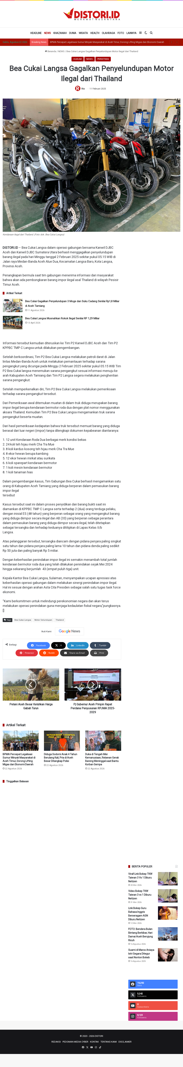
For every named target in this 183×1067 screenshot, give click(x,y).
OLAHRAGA (108, 33)
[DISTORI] (91, 14)
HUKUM (77, 59)
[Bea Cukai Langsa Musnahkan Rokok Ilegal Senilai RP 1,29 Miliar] (13, 322)
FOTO (121, 33)
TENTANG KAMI (109, 1041)
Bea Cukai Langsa (22, 620)
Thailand (60, 620)
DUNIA (72, 33)
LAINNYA (132, 33)
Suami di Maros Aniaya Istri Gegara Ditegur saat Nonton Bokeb (141, 953)
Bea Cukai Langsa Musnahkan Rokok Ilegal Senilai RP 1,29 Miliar (62, 318)
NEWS (47, 33)
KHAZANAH (60, 33)
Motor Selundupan (43, 620)
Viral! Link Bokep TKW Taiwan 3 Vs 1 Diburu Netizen (140, 877)
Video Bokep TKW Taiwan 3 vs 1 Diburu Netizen (139, 895)
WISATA (83, 33)
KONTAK (94, 1041)
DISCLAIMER (125, 1041)
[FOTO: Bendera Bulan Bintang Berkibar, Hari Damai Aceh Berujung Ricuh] (168, 934)
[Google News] (69, 631)
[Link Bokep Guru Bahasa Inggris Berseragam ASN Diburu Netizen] (168, 913)
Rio (83, 88)
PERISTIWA (103, 59)
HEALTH (94, 33)
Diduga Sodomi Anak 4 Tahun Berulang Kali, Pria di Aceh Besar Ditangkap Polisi (60, 757)
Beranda (51, 51)
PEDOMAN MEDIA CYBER (75, 1041)
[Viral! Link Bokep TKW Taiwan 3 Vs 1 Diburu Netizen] (168, 878)
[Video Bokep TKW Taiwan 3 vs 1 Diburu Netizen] (168, 896)
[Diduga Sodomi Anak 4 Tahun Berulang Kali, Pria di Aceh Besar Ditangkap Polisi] (62, 741)
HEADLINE (36, 33)
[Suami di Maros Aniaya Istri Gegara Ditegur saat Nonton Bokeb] (168, 954)
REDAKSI (56, 1041)
